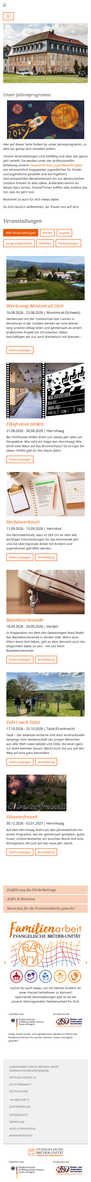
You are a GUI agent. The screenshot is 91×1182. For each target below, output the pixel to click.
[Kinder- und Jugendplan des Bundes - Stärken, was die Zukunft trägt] (45, 1022)
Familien (45, 243)
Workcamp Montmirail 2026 (34, 306)
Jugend (64, 233)
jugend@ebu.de (19, 1106)
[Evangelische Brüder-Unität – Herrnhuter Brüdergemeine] (45, 1152)
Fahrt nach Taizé (23, 722)
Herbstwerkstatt (23, 522)
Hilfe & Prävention (22, 1129)
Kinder (47, 233)
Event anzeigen (20, 350)
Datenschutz (18, 1115)
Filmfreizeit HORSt (25, 424)
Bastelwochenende (24, 620)
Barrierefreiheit (21, 1135)
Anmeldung (46, 557)
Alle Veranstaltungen (21, 233)
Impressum (16, 1122)
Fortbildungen (68, 243)
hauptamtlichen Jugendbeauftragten (56, 165)
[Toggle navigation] (8, 16)
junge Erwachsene (19, 243)
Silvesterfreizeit (22, 817)
